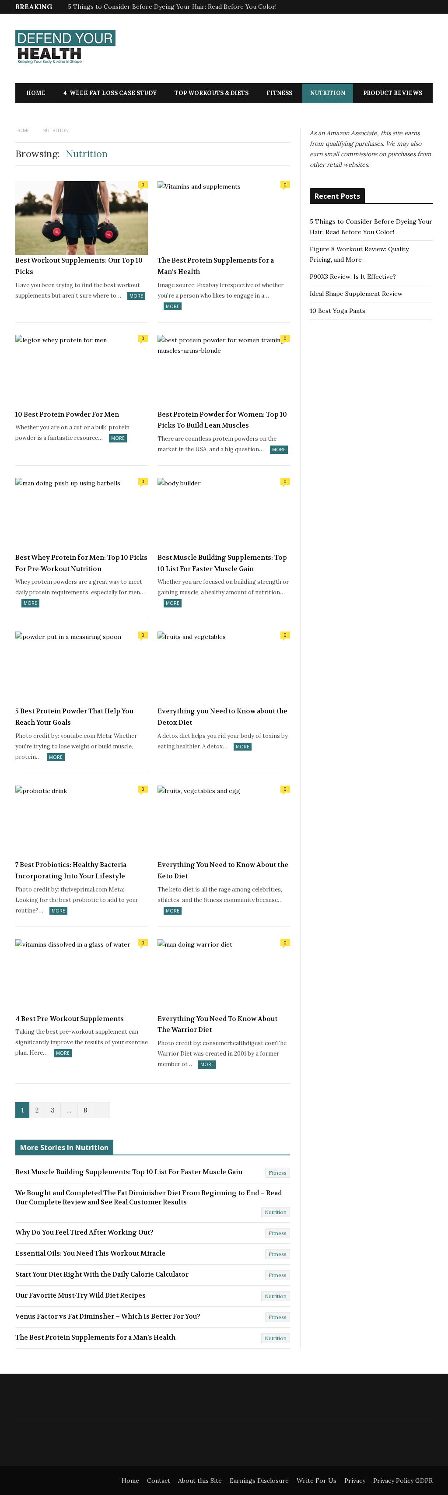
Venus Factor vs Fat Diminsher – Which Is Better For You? (107, 1316)
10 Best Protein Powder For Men (67, 414)
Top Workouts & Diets (211, 93)
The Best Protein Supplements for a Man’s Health (216, 266)
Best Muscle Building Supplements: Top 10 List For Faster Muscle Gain (222, 563)
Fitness (279, 93)
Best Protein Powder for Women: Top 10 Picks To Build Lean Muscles (222, 420)
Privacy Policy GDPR (403, 1480)
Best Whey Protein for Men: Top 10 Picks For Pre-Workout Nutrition (81, 563)
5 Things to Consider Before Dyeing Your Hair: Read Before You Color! (172, 7)
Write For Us (316, 1480)
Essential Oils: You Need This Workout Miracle (90, 1253)
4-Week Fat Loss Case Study (110, 93)
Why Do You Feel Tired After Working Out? (84, 1232)
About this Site (200, 1480)
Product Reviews (392, 93)
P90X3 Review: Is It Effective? (353, 277)
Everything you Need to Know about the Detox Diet (222, 717)
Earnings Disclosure (259, 1480)
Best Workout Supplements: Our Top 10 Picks (79, 266)
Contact (158, 1480)
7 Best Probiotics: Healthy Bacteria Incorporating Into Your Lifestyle (70, 870)
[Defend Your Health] (65, 49)
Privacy (354, 1480)
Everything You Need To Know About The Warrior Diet (217, 1024)
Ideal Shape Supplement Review (356, 294)
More (136, 296)
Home (36, 93)
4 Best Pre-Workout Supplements (69, 1018)
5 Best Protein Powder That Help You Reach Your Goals (74, 717)
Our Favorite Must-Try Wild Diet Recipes (80, 1295)
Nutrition (327, 93)
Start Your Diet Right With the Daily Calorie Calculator (102, 1274)
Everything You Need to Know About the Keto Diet (223, 870)
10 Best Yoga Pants (337, 311)
